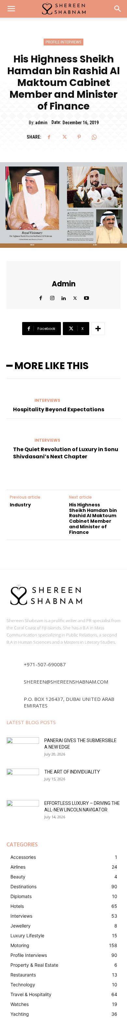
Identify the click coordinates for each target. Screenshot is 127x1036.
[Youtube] (86, 296)
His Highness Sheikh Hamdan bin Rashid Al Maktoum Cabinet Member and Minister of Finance (93, 518)
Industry (20, 505)
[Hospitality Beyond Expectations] (18, 394)
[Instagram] (52, 296)
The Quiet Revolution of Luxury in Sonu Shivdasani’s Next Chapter (65, 453)
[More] (98, 328)
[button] (118, 9)
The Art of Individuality (72, 771)
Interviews (47, 400)
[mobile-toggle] (11, 9)
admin (41, 122)
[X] (64, 137)
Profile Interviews (63, 42)
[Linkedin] (63, 296)
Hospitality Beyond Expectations (58, 409)
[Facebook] (49, 137)
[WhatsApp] (94, 137)
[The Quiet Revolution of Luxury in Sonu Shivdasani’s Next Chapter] (18, 434)
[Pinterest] (79, 137)
